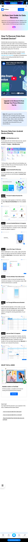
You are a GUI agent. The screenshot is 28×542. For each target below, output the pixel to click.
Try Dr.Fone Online (14, 540)
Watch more (14, 393)
